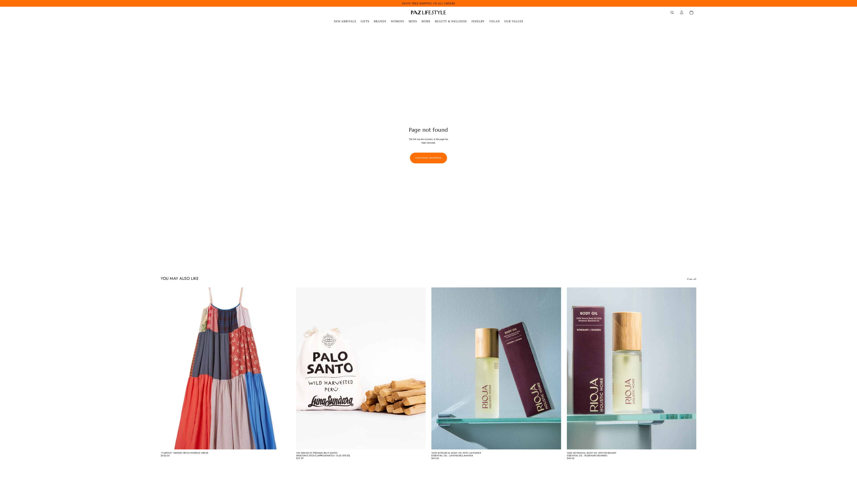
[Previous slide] (167, 368)
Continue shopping (428, 158)
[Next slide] (283, 368)
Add (422, 442)
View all (691, 279)
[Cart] (691, 12)
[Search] (672, 12)
